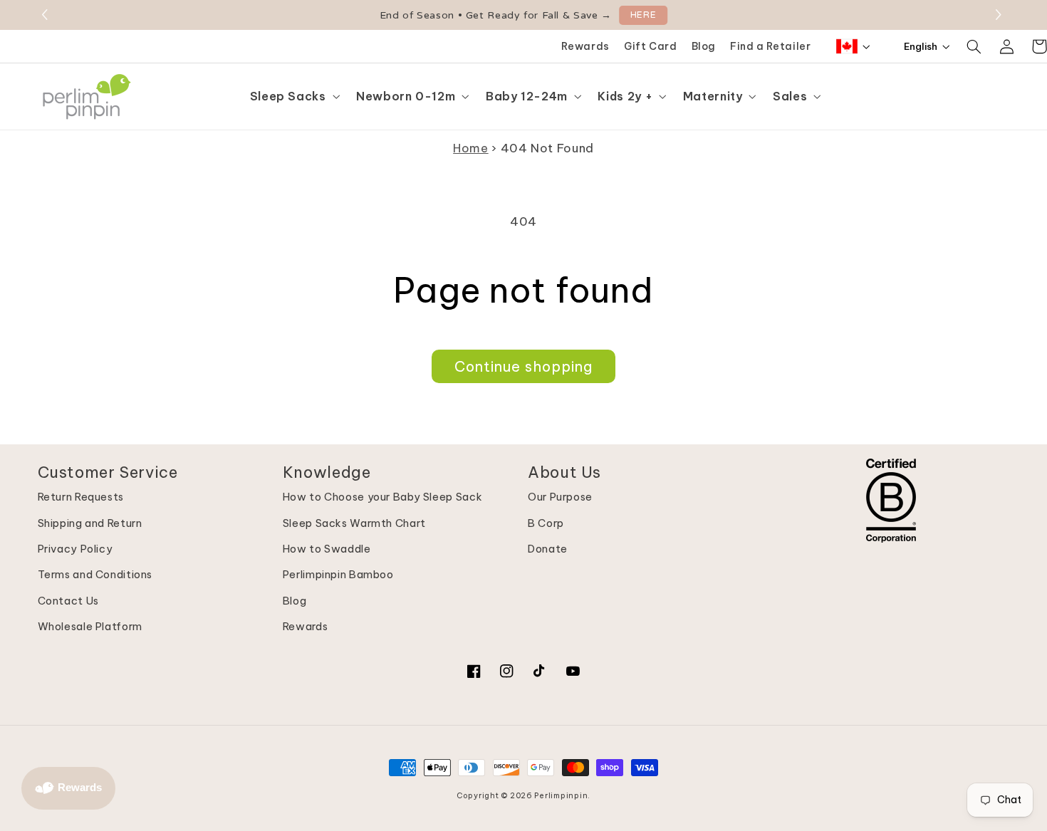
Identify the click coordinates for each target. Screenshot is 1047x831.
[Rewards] (68, 788)
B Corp (546, 523)
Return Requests (81, 496)
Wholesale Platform (90, 626)
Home (471, 147)
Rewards (585, 46)
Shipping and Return (90, 523)
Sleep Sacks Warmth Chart (354, 523)
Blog (704, 46)
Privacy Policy (75, 548)
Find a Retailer (770, 46)
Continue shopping (523, 366)
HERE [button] (643, 15)
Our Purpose (560, 496)
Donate (548, 548)
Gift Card (650, 46)
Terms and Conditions (95, 574)
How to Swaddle (327, 548)
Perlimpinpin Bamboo (338, 574)
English (920, 46)
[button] (1000, 15)
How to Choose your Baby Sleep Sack (382, 496)
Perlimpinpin (561, 795)
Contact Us (68, 600)
